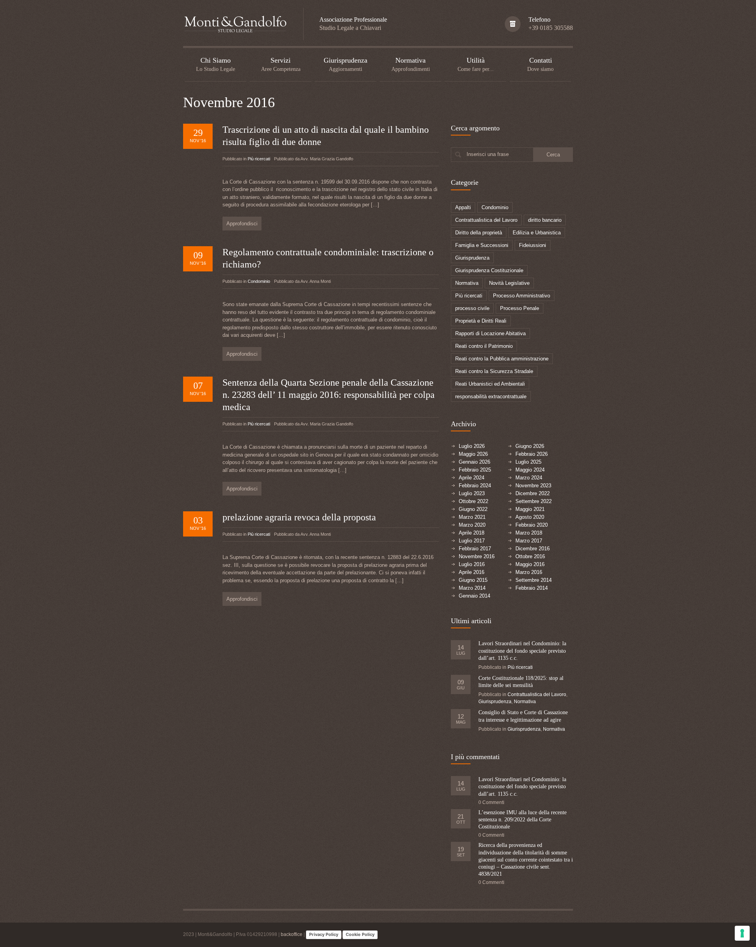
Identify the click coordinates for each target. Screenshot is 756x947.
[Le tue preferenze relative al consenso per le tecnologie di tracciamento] (742, 933)
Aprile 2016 (471, 572)
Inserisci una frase (488, 154)
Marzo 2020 (472, 525)
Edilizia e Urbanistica (537, 233)
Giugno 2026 (529, 446)
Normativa (466, 283)
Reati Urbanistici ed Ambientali (490, 384)
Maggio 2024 (530, 470)
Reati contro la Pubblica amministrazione (501, 359)
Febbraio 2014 (531, 588)
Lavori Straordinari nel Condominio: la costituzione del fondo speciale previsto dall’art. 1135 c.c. (522, 651)
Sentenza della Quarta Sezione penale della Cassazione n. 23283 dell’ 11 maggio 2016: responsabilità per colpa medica (328, 394)
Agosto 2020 (529, 517)
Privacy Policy (323, 934)
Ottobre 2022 (473, 501)
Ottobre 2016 (530, 556)
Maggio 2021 (530, 509)
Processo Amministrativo (521, 296)
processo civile (472, 308)
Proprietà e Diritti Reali (480, 321)
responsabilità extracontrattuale (490, 396)
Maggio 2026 (473, 454)
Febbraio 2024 (475, 485)
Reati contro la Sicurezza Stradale (494, 371)
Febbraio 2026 (531, 454)
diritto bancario (544, 220)
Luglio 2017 (472, 541)
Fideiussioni (532, 245)
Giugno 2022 (473, 509)
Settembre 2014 (533, 580)
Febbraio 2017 (475, 548)
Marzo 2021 (472, 517)
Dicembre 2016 (532, 548)
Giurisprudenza (472, 258)
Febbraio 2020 (531, 525)
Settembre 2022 (533, 501)
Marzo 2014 (472, 588)
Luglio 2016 (472, 564)
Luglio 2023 (472, 493)
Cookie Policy (360, 934)
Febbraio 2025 (475, 470)
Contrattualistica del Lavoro (486, 220)
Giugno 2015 (473, 580)
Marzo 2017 (528, 541)
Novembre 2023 (533, 485)
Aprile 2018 (471, 533)
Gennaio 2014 (474, 596)
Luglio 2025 (528, 462)
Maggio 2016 (530, 564)
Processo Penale (519, 308)
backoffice (291, 935)
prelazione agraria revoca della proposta (299, 517)
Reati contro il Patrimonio (484, 346)
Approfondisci (242, 224)
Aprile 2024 (471, 478)
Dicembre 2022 (532, 493)
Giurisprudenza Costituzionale (489, 270)
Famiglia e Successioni (481, 245)
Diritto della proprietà (478, 233)
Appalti (463, 207)
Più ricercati (259, 158)
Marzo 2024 (528, 478)
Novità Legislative (509, 283)
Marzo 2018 (528, 533)
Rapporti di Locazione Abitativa (490, 333)
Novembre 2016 (477, 556)
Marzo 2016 (528, 572)
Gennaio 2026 (474, 462)
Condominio (259, 281)
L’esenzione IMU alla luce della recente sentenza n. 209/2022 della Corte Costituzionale (522, 820)
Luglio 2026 (472, 446)
